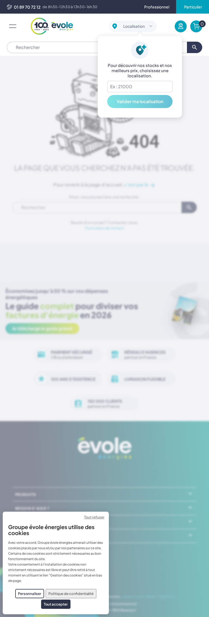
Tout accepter (56, 604)
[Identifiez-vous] (181, 26)
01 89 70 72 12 (27, 7)
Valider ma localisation (140, 101)
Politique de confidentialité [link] (71, 593)
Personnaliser (29, 593)
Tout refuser (94, 517)
